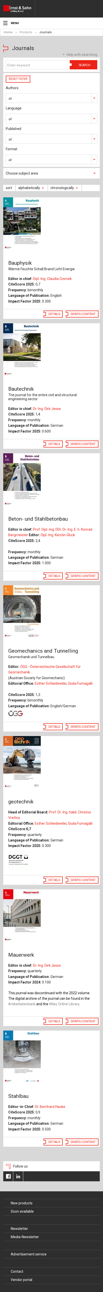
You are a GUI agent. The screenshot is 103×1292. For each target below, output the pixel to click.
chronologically (62, 188)
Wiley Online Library (64, 1004)
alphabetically (29, 188)
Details (54, 314)
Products (26, 32)
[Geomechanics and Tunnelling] (51, 611)
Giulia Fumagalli (80, 683)
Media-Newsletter (25, 1237)
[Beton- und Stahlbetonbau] (51, 479)
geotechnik (21, 802)
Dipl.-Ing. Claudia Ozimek (52, 279)
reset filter (18, 79)
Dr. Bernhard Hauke (50, 1107)
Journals (45, 32)
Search (84, 65)
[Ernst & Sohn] (19, 9)
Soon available (22, 1211)
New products (21, 1203)
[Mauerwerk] (51, 915)
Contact (17, 1271)
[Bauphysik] (51, 223)
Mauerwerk (21, 955)
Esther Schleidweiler (50, 683)
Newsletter (19, 1229)
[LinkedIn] (18, 1176)
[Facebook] (8, 1176)
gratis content (83, 314)
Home (8, 32)
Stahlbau (18, 1096)
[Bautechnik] (51, 349)
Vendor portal (21, 1280)
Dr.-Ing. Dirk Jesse (47, 409)
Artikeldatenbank (22, 1004)
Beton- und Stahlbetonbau (38, 519)
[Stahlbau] (51, 1057)
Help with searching (81, 54)
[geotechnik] (51, 762)
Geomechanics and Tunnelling (43, 653)
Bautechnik (42, 393)
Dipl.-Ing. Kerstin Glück (58, 535)
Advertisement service (28, 1254)
